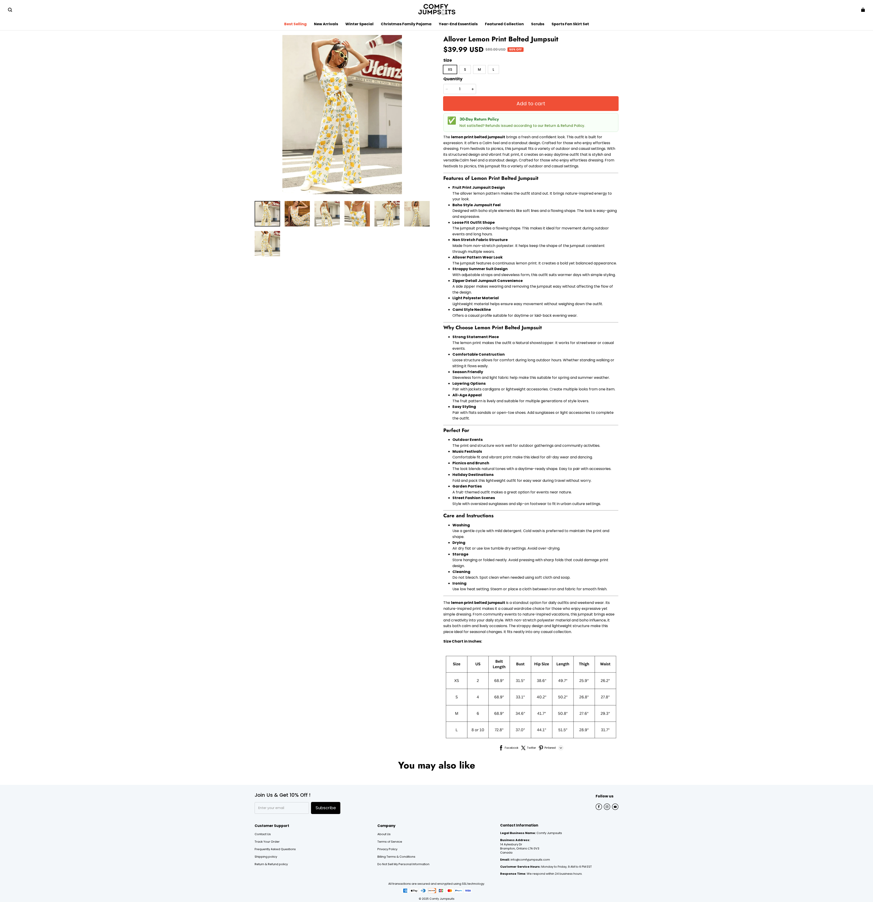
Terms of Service (389, 842)
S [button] (465, 69)
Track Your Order (267, 842)
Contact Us (263, 834)
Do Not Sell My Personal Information (403, 864)
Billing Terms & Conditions (396, 857)
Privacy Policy (387, 849)
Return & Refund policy (271, 864)
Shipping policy (266, 857)
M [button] (479, 69)
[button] (10, 10)
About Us (384, 834)
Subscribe (326, 808)
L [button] (493, 69)
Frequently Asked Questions (275, 849)
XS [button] (450, 69)
